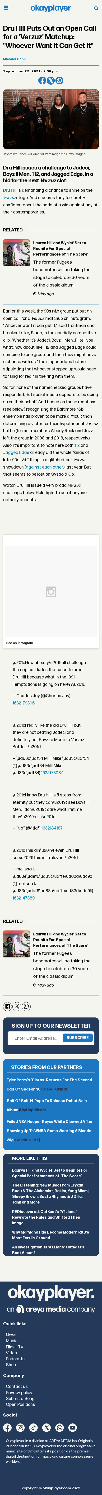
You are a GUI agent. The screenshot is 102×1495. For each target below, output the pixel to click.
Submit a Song (20, 1398)
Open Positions (20, 1404)
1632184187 (52, 828)
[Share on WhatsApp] (59, 81)
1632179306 (24, 703)
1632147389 (24, 898)
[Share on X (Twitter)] (51, 81)
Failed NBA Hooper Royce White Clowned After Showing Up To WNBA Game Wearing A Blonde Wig (50, 1131)
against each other (44, 467)
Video (11, 1353)
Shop (11, 1364)
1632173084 (52, 772)
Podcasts (15, 1358)
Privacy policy (19, 1392)
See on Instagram (19, 643)
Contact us (17, 1386)
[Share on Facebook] (42, 81)
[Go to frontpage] (51, 8)
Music (12, 1341)
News (11, 1335)
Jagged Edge (16, 452)
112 (77, 445)
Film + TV (14, 1347)
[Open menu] (6, 8)
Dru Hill (10, 190)
